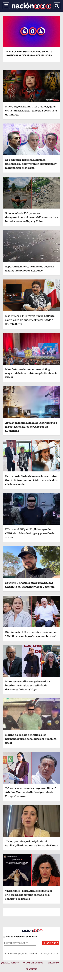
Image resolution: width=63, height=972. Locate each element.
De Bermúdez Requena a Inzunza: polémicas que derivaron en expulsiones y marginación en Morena (31, 163)
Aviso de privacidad (33, 963)
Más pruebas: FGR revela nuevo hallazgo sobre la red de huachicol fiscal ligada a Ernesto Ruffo (30, 319)
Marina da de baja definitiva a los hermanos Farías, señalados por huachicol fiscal (31, 738)
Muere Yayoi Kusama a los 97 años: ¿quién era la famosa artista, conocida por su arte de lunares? (31, 110)
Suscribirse (51, 943)
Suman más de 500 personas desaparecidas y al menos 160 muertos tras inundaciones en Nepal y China (31, 217)
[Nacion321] (31, 6)
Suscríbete (31, 969)
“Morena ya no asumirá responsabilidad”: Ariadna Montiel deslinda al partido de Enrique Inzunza (30, 792)
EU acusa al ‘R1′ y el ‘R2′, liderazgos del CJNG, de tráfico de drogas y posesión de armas (29, 533)
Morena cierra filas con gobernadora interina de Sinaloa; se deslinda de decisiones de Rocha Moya (27, 685)
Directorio (53, 963)
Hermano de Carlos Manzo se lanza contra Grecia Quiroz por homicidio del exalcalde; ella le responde (31, 480)
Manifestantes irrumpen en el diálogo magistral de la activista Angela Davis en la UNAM (31, 373)
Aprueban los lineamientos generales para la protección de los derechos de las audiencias (31, 426)
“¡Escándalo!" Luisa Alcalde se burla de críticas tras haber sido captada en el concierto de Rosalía (28, 894)
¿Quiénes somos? (10, 963)
